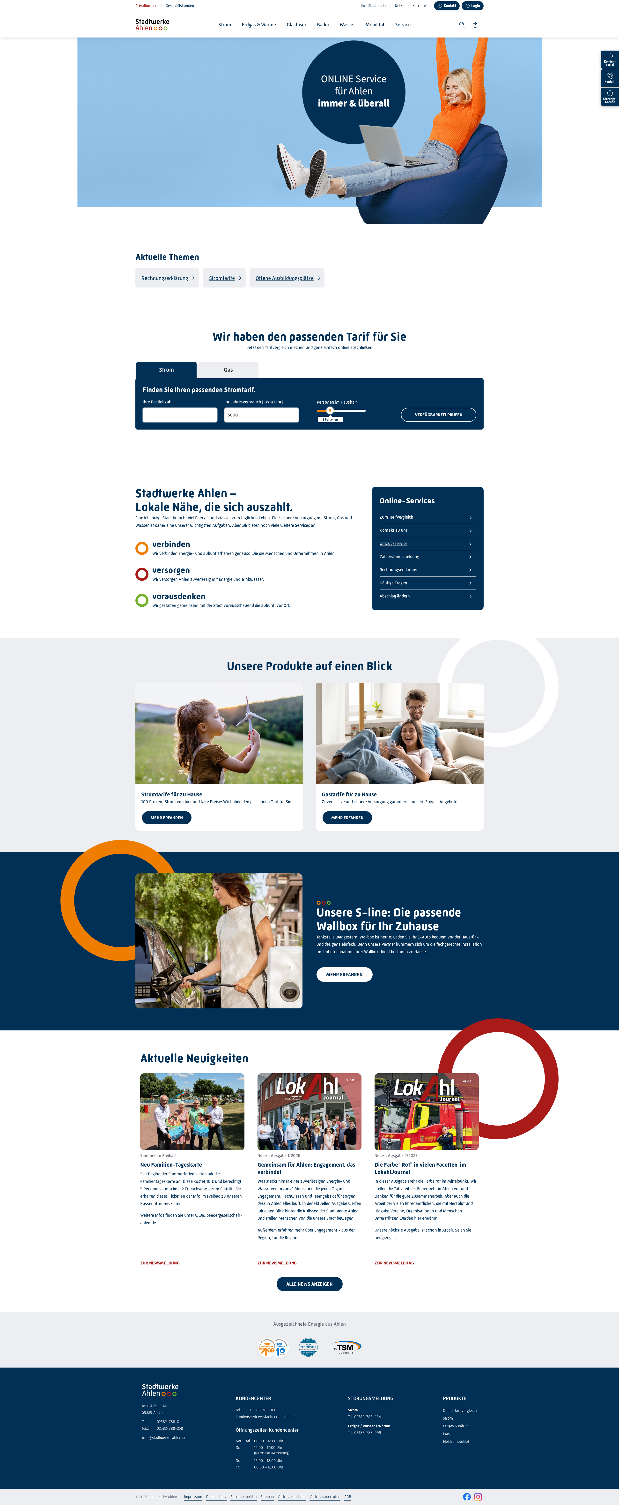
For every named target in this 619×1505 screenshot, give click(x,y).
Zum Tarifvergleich (396, 517)
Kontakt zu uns (394, 530)
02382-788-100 (256, 1410)
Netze (399, 5)
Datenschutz (216, 1496)
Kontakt (450, 6)
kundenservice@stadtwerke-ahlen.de (266, 1416)
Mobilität (375, 25)
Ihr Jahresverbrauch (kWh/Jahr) (253, 402)
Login (475, 6)
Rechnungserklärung (164, 278)
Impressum (193, 1496)
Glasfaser (296, 25)
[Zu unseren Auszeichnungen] (273, 1348)
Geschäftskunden (180, 5)
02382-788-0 (160, 1421)
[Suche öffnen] (462, 25)
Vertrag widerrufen (325, 1496)
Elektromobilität (456, 1441)
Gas (228, 369)
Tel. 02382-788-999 (364, 1432)
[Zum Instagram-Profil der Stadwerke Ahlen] (478, 1497)
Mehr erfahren (344, 974)
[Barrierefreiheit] (475, 25)
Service (403, 25)
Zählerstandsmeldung (399, 556)
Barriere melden (243, 1496)
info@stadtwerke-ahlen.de (164, 1437)
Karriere (419, 5)
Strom (224, 25)
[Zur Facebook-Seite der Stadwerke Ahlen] (467, 1497)
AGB (347, 1496)
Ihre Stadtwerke (374, 5)
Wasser (347, 25)
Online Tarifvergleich (460, 1410)
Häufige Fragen (393, 583)
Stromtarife (222, 278)
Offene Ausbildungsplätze (285, 278)
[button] (438, 415)
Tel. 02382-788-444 (364, 1416)
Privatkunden (146, 5)
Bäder (323, 25)
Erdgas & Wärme (259, 25)
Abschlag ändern (395, 596)
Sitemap (267, 1496)
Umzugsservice (393, 543)
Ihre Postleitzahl (157, 402)
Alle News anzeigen (309, 1284)
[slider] (330, 410)
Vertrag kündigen (292, 1496)
